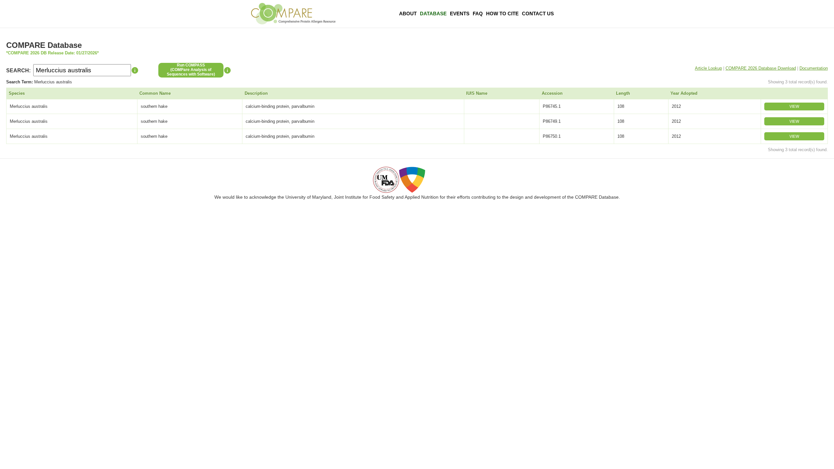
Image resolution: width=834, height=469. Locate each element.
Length (623, 93)
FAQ (478, 13)
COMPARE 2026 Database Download (761, 68)
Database (433, 13)
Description (256, 93)
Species (17, 93)
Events (459, 13)
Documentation (813, 68)
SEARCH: (18, 70)
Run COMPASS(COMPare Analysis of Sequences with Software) (191, 70)
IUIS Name (476, 93)
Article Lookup (708, 68)
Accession (552, 93)
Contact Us (538, 13)
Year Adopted (683, 93)
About (408, 13)
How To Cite (502, 13)
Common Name (155, 93)
